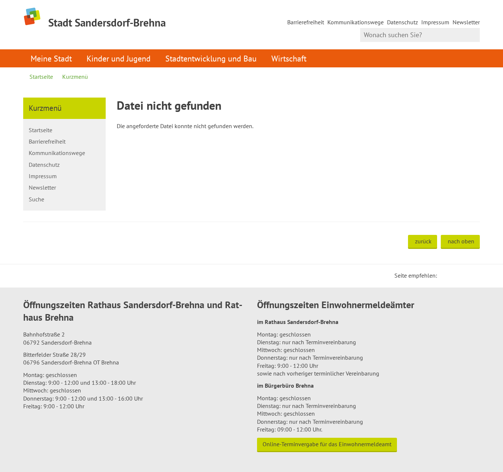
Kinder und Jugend (119, 58)
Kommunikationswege (355, 22)
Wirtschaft (288, 58)
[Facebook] (454, 275)
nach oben (461, 241)
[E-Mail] (463, 275)
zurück (423, 241)
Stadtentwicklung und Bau (211, 58)
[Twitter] (445, 275)
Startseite (41, 76)
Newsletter (466, 22)
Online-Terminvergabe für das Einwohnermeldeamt (327, 444)
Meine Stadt (51, 58)
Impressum (435, 22)
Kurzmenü (75, 76)
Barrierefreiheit (305, 22)
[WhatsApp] (471, 275)
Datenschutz (402, 22)
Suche (36, 199)
